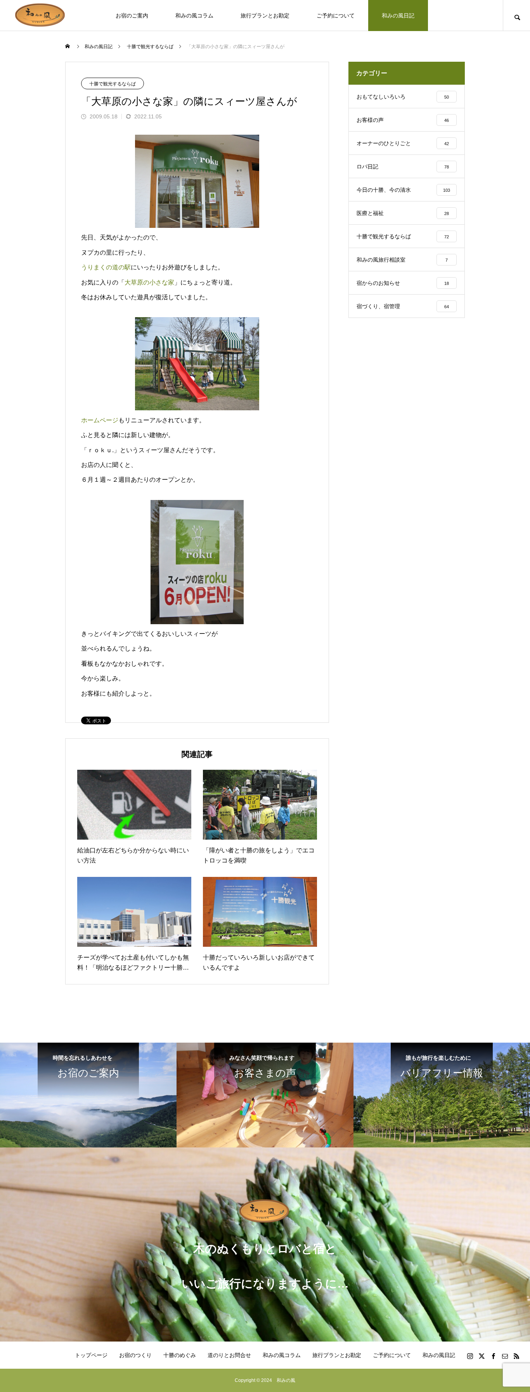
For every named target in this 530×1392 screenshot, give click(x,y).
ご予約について (336, 15)
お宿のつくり (135, 1355)
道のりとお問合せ (229, 1355)
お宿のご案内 (132, 15)
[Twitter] (481, 1356)
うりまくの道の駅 (106, 267)
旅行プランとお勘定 (265, 15)
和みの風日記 (398, 15)
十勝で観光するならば (112, 84)
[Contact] (505, 1356)
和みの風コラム (194, 15)
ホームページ (99, 420)
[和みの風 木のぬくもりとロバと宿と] (41, 15)
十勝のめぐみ (179, 1355)
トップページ (91, 1355)
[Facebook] (493, 1356)
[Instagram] (470, 1356)
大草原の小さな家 (149, 282)
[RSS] (516, 1356)
